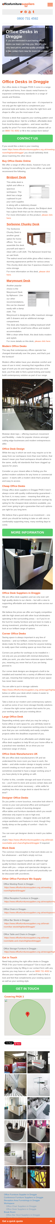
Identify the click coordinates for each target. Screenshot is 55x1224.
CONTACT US (27, 138)
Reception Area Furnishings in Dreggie (22, 1200)
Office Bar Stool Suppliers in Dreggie (23, 1215)
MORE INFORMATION (27, 532)
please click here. (43, 341)
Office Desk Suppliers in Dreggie (21, 1209)
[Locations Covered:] (3, 4)
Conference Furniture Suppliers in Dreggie (23, 1197)
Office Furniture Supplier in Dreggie (20, 1194)
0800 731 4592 (27, 18)
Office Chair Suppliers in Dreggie (21, 1206)
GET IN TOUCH (27, 988)
